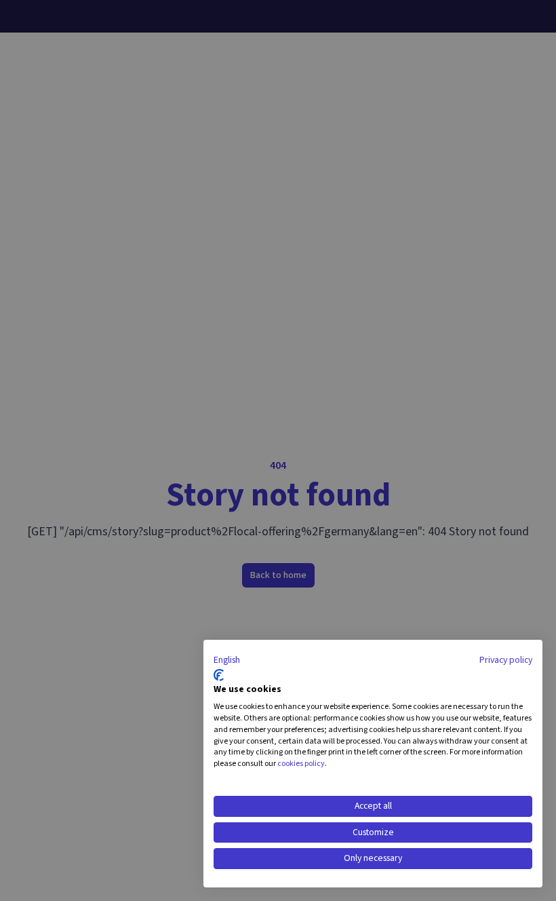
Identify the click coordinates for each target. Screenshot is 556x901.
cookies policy (301, 763)
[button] (227, 661)
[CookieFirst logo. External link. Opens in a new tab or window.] (219, 675)
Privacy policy (505, 660)
